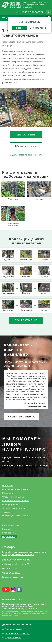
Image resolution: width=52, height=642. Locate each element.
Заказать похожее (26, 135)
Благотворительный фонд (17, 633)
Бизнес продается (32, 12)
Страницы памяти (13, 629)
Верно (19, 28)
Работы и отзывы (11, 525)
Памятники (7, 485)
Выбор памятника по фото (15, 500)
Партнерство (8, 536)
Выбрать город (38, 28)
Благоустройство (10, 504)
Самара (8, 547)
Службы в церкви (13, 638)
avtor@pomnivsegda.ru (18, 559)
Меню (9, 18)
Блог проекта (9, 533)
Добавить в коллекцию (26, 146)
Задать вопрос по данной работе (26, 155)
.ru (13, 599)
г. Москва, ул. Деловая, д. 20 (15, 564)
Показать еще (26, 320)
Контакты (7, 529)
